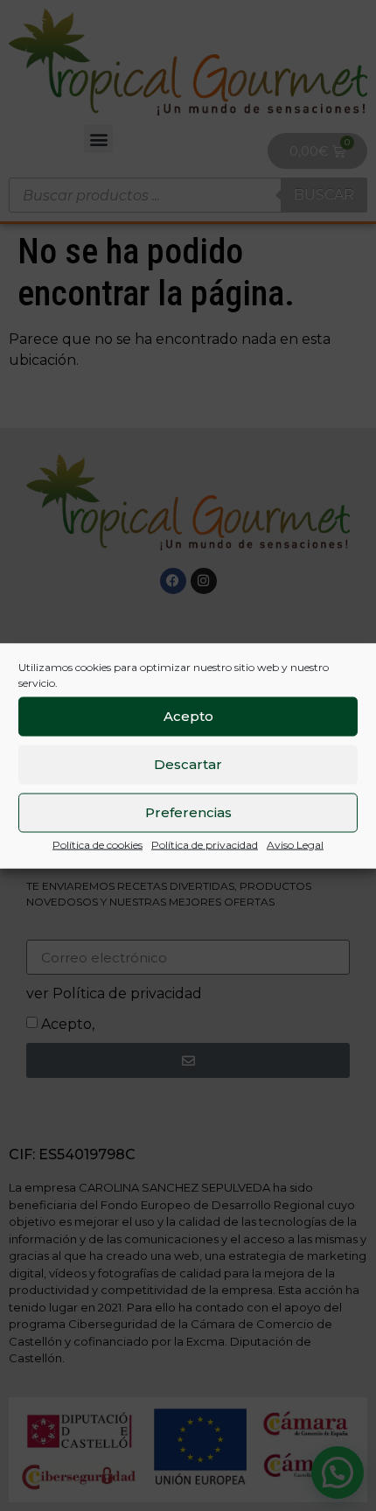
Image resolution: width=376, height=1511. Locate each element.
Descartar (188, 764)
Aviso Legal (295, 843)
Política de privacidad (204, 843)
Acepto (188, 716)
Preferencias (188, 812)
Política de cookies (97, 843)
